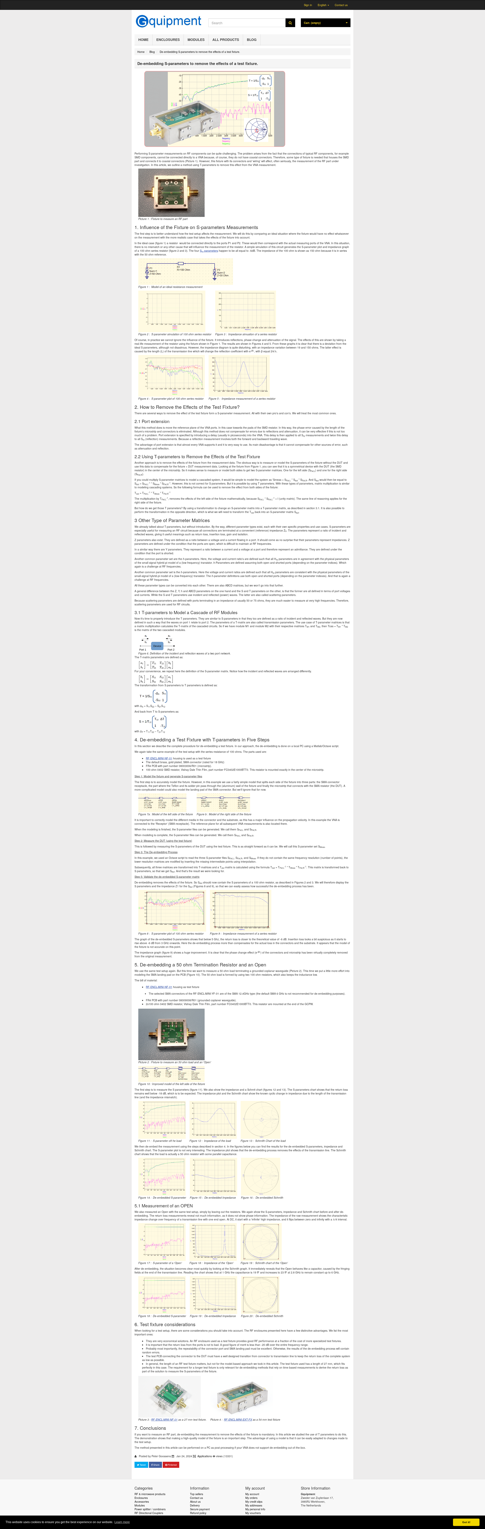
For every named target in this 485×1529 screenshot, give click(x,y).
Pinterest (172, 1464)
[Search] (290, 22)
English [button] (322, 5)
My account (252, 1494)
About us (195, 1501)
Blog (252, 39)
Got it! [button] (466, 1522)
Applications (205, 1456)
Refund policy (198, 1513)
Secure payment (200, 1509)
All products (225, 39)
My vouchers (253, 1513)
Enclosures (168, 39)
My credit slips (253, 1501)
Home (143, 39)
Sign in (308, 5)
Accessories (142, 1501)
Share (156, 1464)
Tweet (142, 1464)
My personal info (255, 1509)
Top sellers (196, 1494)
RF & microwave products (150, 1494)
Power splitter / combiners (150, 1509)
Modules (196, 39)
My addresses (253, 1505)
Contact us (341, 5)
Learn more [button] (122, 1522)
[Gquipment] (169, 21)
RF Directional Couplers (149, 1513)
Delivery (195, 1505)
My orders (251, 1498)
